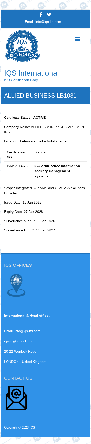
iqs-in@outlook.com (19, 341)
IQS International (31, 73)
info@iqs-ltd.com (48, 22)
